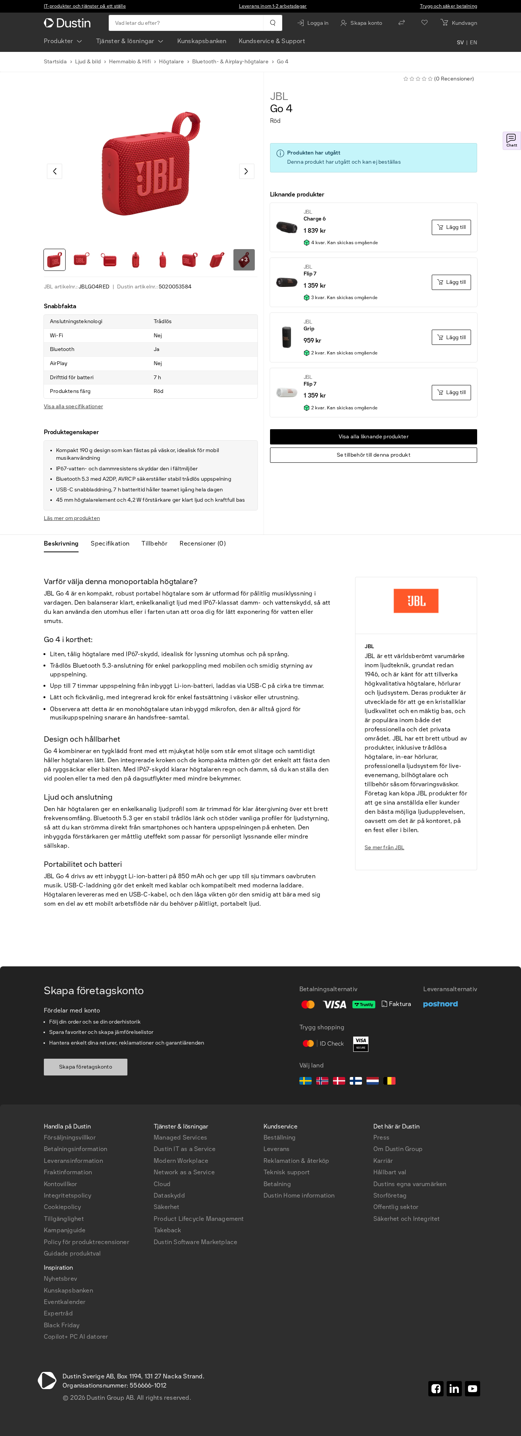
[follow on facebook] (436, 1388)
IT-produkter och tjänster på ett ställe (85, 6)
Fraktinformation (68, 1172)
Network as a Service (184, 1172)
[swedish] (305, 1082)
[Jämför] (401, 23)
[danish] (339, 1082)
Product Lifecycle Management (199, 1218)
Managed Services (180, 1137)
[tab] (64, 543)
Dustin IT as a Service (184, 1149)
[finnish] (356, 1082)
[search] (272, 23)
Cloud (162, 1184)
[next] (246, 171)
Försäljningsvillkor (70, 1137)
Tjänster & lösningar (125, 41)
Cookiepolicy (62, 1207)
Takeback (168, 1230)
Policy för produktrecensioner (86, 1242)
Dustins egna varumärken (410, 1184)
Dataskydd (169, 1195)
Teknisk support (287, 1172)
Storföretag (390, 1195)
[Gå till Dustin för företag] (68, 22)
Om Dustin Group (398, 1149)
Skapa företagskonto (85, 1067)
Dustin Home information (299, 1195)
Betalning (277, 1184)
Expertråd (58, 1313)
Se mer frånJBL (384, 847)
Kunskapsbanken (202, 41)
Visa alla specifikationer (73, 406)
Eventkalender (65, 1302)
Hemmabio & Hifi (130, 61)
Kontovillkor (60, 1184)
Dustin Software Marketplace (195, 1242)
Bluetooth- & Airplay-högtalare (230, 61)
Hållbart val (389, 1172)
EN (473, 42)
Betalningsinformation (75, 1149)
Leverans (277, 1149)
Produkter (58, 41)
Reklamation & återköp (296, 1160)
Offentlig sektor (395, 1207)
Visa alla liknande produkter (373, 436)
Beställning (280, 1137)
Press (381, 1137)
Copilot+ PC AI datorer (76, 1336)
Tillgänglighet (64, 1218)
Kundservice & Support (272, 41)
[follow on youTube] (472, 1388)
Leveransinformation (73, 1160)
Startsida (55, 61)
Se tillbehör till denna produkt (373, 455)
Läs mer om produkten (72, 518)
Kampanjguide (64, 1230)
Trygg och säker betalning (448, 6)
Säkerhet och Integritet (406, 1218)
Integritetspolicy (67, 1195)
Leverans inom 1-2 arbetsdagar (273, 6)
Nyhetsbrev (60, 1278)
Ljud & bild (88, 61)
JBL (279, 96)
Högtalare (171, 61)
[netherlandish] (373, 1082)
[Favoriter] (424, 23)
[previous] (54, 171)
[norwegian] (322, 1082)
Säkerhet (167, 1207)
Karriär (383, 1160)
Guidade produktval (72, 1253)
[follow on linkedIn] (454, 1388)
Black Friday (61, 1325)
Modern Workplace (181, 1160)
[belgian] (389, 1082)
